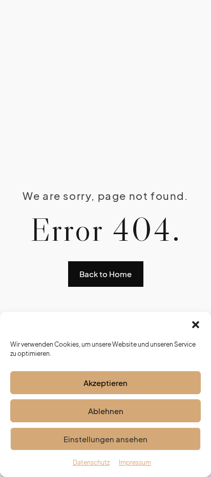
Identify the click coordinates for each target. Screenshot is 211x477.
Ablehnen (105, 411)
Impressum (135, 462)
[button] (196, 325)
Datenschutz (91, 462)
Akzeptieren (105, 383)
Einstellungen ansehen (105, 439)
